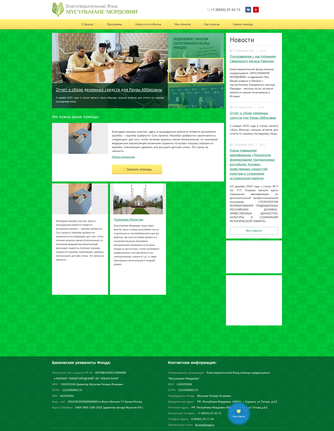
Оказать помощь (139, 169)
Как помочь (212, 24)
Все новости (254, 230)
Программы (114, 24)
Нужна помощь (243, 24)
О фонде (87, 24)
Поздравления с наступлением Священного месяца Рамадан (253, 58)
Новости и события (148, 24)
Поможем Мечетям (128, 219)
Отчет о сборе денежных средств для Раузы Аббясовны (109, 89)
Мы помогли (183, 24)
